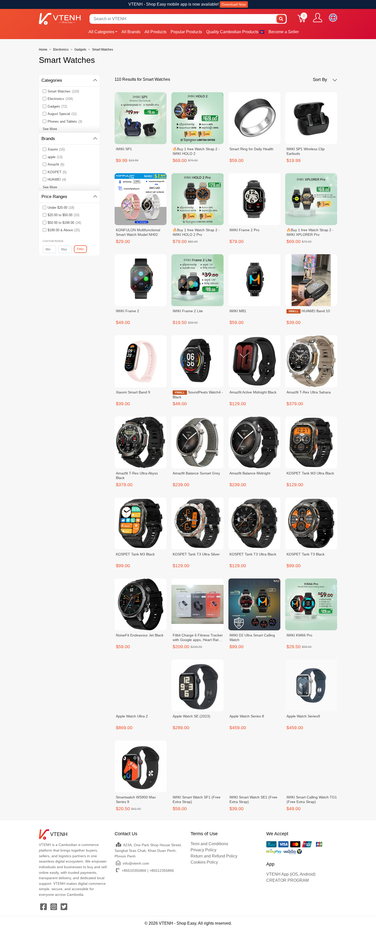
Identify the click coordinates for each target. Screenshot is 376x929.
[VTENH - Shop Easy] (60, 19)
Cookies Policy (204, 862)
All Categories (101, 32)
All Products (156, 32)
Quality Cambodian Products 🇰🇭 (235, 32)
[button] (325, 79)
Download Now (234, 4)
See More (50, 129)
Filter (80, 249)
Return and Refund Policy (214, 856)
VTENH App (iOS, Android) (290, 874)
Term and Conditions (209, 844)
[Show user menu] (317, 17)
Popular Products (186, 32)
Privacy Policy (203, 850)
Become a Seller (284, 32)
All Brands (130, 32)
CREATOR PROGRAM (287, 880)
